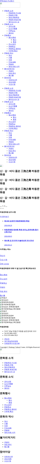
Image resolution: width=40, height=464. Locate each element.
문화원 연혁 (13, 15)
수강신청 (12, 84)
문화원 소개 (8, 11)
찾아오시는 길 (14, 22)
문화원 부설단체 (15, 20)
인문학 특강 (13, 51)
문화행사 (7, 35)
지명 (10, 60)
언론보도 (12, 31)
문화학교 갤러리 (15, 49)
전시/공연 (12, 44)
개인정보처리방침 (11, 341)
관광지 (11, 71)
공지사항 (12, 26)
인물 (10, 58)
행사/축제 (12, 37)
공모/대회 (12, 82)
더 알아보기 (4, 216)
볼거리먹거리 (9, 69)
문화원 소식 (8, 24)
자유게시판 (13, 80)
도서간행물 (13, 29)
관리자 (6, 339)
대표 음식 (12, 73)
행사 (14, 40)
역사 (10, 55)
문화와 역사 (8, 53)
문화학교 (12, 46)
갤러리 (11, 33)
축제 (14, 42)
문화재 (11, 64)
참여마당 (7, 78)
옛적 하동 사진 (14, 66)
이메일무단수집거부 (12, 343)
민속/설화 (12, 62)
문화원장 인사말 (15, 13)
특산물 (11, 75)
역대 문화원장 (14, 17)
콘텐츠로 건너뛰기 (7, 1)
